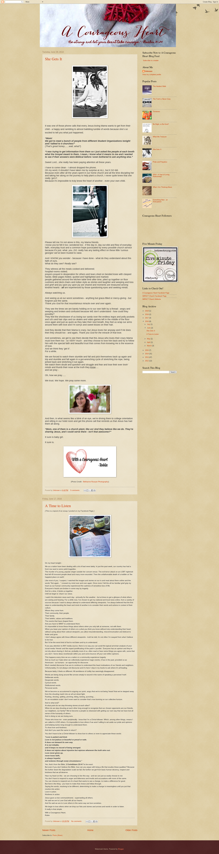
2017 (147, 318)
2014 (147, 354)
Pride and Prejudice (160, 162)
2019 (147, 311)
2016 (147, 321)
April (149, 342)
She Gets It (53, 58)
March (149, 346)
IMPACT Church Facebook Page (154, 296)
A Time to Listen (58, 505)
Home (90, 830)
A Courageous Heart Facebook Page (155, 293)
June (149, 328)
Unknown (148, 71)
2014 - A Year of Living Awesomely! (161, 175)
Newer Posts (48, 830)
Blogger (121, 849)
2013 (147, 357)
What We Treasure (160, 137)
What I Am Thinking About (162, 187)
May (149, 339)
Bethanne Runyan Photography (95, 482)
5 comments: (75, 490)
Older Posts (131, 830)
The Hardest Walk (159, 86)
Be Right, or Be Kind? (161, 124)
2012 (147, 361)
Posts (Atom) (57, 835)
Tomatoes (156, 111)
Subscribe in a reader (151, 60)
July (149, 324)
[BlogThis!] (87, 490)
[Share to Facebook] (92, 490)
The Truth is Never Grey (162, 99)
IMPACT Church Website (151, 299)
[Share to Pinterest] (94, 490)
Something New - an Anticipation (160, 201)
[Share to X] (89, 490)
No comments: (77, 821)
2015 (147, 350)
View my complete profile (151, 74)
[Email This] (85, 490)
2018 (147, 314)
